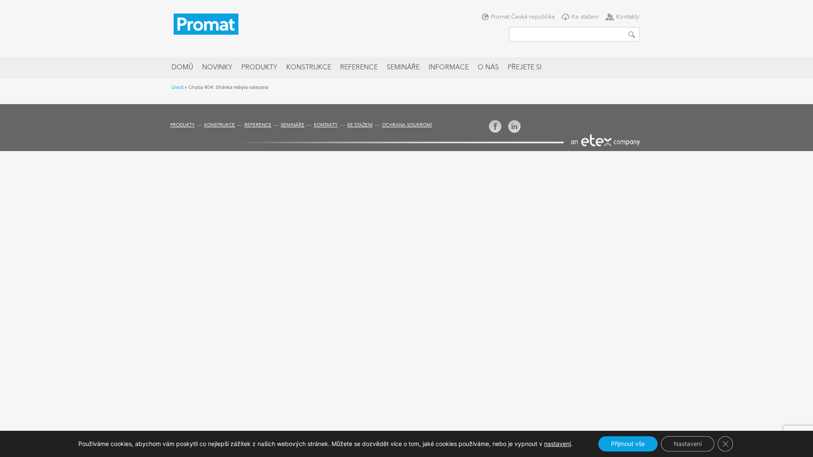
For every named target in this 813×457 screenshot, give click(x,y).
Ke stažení (585, 17)
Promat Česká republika (523, 17)
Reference (359, 67)
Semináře (403, 67)
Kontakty (627, 17)
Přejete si (525, 67)
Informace (449, 67)
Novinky (217, 67)
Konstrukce (308, 67)
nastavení (557, 443)
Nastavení (688, 443)
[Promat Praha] (206, 23)
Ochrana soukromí (407, 125)
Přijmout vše (628, 443)
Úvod (177, 87)
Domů (182, 67)
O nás (488, 67)
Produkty (259, 67)
